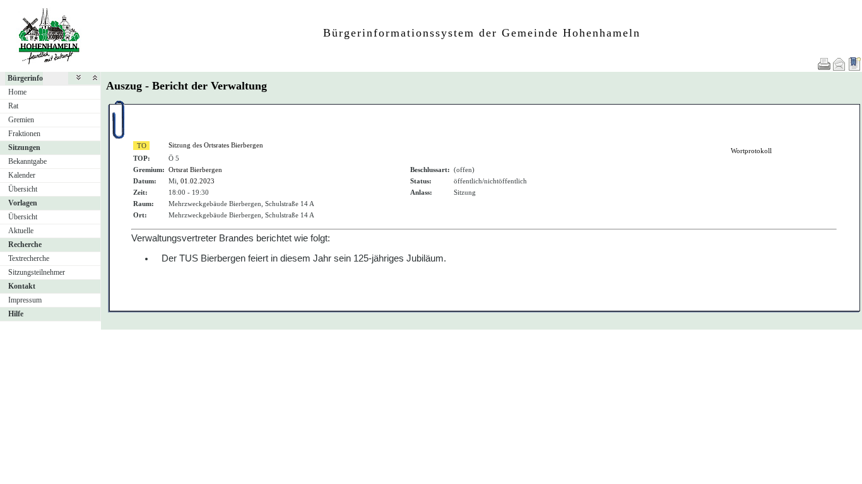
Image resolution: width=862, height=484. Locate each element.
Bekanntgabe (27, 161)
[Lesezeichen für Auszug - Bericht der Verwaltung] (854, 64)
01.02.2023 (197, 181)
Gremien (21, 119)
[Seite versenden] (839, 64)
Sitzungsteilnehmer (36, 272)
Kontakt (21, 286)
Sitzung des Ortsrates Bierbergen (215, 145)
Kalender (21, 175)
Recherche (25, 244)
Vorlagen (22, 203)
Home (17, 92)
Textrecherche (28, 258)
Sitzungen (24, 147)
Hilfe (15, 313)
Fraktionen (24, 133)
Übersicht (22, 189)
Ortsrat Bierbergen (195, 169)
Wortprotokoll (751, 150)
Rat (13, 105)
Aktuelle (20, 230)
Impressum (25, 300)
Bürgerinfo (25, 78)
